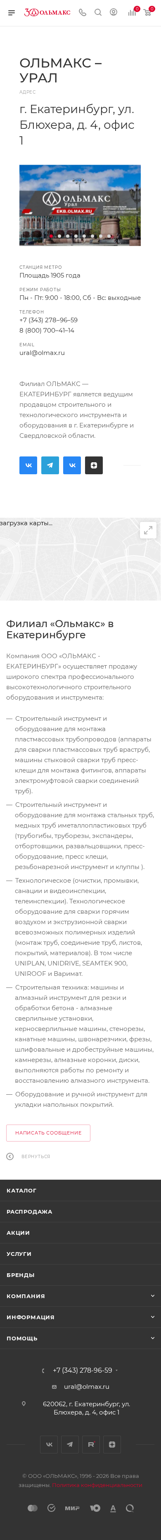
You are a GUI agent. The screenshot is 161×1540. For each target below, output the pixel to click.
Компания (26, 1296)
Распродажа (29, 1211)
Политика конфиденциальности (97, 1485)
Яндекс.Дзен (94, 465)
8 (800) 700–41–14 (46, 330)
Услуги (19, 1253)
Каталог (22, 1190)
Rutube (72, 465)
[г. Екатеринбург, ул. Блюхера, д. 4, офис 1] (80, 205)
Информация (31, 1317)
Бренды (21, 1275)
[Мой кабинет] (113, 13)
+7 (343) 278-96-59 (82, 1370)
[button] (51, 236)
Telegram (50, 465)
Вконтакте (28, 465)
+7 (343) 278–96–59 (48, 320)
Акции (18, 1232)
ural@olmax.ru (42, 353)
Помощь (22, 1338)
